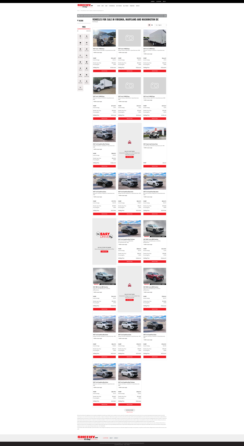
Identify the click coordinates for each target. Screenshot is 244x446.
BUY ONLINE (119, 5)
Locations (158, 1)
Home (98, 5)
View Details (104, 71)
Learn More (104, 251)
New (103, 5)
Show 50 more (130, 412)
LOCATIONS (105, 438)
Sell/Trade (125, 5)
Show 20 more (129, 410)
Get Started (129, 156)
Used (106, 5)
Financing (132, 5)
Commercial (112, 5)
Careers (152, 1)
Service (137, 5)
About (164, 1)
